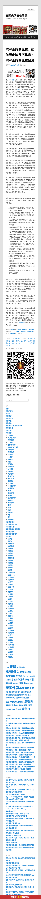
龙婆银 (10, 652)
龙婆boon (11, 572)
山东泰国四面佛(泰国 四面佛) (15, 794)
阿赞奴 (10, 563)
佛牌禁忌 (24, 330)
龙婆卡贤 (11, 587)
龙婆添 (10, 618)
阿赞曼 (10, 570)
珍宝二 (10, 490)
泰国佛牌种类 (10, 531)
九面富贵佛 (12, 438)
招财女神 (11, 478)
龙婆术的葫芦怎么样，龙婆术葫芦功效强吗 (20, 752)
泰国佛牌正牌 (10, 527)
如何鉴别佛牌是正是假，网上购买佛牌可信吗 (20, 767)
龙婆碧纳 (11, 630)
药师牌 (22, 695)
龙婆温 (10, 620)
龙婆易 (10, 611)
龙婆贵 (13, 710)
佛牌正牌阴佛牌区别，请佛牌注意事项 (18, 769)
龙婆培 (10, 594)
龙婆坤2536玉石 (11, 811)
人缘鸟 (10, 442)
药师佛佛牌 (12, 498)
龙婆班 (10, 623)
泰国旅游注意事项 (11, 534)
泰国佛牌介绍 (10, 522)
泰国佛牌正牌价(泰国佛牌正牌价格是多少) (19, 806)
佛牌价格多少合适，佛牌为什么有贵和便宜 (20, 759)
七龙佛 (10, 435)
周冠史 (10, 541)
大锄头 (10, 454)
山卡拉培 (11, 543)
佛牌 (11, 37)
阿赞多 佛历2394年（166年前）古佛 (17, 813)
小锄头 (10, 459)
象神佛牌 (11, 502)
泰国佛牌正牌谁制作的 (13, 823)
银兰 (9, 517)
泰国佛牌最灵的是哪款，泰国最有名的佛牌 (20, 730)
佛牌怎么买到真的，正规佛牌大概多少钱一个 (20, 757)
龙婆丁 (10, 582)
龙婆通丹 (11, 645)
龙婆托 (10, 606)
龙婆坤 (10, 592)
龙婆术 (10, 616)
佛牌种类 (9, 423)
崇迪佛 (10, 464)
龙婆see (11, 577)
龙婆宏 (10, 604)
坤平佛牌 (11, 452)
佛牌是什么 (9, 418)
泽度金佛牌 (12, 486)
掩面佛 (10, 481)
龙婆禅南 (11, 633)
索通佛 (10, 495)
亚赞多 (10, 539)
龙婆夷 (10, 601)
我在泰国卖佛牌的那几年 (14, 425)
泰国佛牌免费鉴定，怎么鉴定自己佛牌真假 (20, 845)
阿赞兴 (10, 551)
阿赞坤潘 (11, 558)
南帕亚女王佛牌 (13, 447)
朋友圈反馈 (31, 37)
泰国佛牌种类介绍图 (12, 863)
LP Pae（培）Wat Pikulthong (16, 809)
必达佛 (10, 471)
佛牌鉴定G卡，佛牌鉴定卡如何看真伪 (18, 735)
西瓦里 (10, 500)
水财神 (10, 483)
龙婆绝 (10, 640)
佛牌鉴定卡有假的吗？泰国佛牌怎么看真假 (20, 747)
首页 (7, 37)
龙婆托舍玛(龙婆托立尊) (13, 835)
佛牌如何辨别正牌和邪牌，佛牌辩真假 (18, 764)
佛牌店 (8, 413)
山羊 (9, 462)
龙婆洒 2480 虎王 (11, 842)
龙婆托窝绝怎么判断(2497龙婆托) (16, 816)
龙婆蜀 (10, 642)
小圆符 (10, 457)
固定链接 (12, 334)
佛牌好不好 (12, 445)
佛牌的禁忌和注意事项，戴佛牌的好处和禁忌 (20, 738)
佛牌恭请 (9, 416)
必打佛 (10, 469)
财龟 (9, 507)
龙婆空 (10, 635)
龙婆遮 (10, 649)
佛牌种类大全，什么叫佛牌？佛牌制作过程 (28, 340)
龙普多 (10, 654)
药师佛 (8, 695)
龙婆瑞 (10, 625)
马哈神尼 (11, 519)
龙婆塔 (10, 596)
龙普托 (10, 657)
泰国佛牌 (17, 37)
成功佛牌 (11, 474)
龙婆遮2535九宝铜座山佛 (14, 884)
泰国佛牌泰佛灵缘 (16, 15)
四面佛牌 (11, 449)
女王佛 (29, 676)
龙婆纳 (10, 637)
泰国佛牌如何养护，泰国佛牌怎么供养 (18, 750)
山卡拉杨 (11, 546)
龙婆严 (10, 584)
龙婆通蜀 (11, 647)
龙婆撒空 (11, 609)
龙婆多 (10, 599)
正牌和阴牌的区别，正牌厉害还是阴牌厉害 (20, 771)
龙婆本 (10, 613)
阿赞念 (10, 567)
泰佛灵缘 (22, 322)
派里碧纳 (11, 488)
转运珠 (10, 512)
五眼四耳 (11, 440)
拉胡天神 (11, 476)
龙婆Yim (11, 580)
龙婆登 (10, 628)
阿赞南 (10, 555)
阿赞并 (10, 565)
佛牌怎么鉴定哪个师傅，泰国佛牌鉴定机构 (20, 728)
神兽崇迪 (11, 493)
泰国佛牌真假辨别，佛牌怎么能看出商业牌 (20, 762)
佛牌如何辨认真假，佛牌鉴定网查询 (17, 740)
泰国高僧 (24, 37)
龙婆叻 (10, 589)
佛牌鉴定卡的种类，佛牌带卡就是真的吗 (19, 755)
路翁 (9, 510)
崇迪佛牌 (11, 466)
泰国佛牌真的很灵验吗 (13, 529)
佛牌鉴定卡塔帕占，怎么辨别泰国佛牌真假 (20, 733)
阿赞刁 (10, 553)
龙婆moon (11, 575)
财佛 (9, 505)
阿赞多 (10, 560)
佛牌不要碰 (9, 411)
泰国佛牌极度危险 (11, 524)
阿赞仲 (10, 548)
